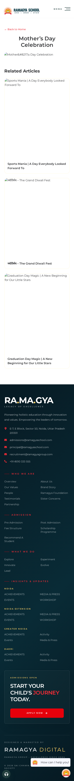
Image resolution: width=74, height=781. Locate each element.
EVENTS (9, 600)
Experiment (48, 559)
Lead (7, 570)
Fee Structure (13, 528)
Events (8, 640)
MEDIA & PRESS (50, 594)
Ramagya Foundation (54, 493)
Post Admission (50, 522)
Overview (10, 481)
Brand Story (48, 487)
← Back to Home (15, 29)
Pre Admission (13, 522)
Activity (44, 634)
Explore (9, 559)
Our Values (11, 487)
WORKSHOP (48, 600)
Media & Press (48, 640)
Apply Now (35, 713)
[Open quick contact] (6, 774)
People (8, 493)
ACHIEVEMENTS (14, 594)
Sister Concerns (50, 498)
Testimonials (12, 498)
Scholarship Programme (48, 530)
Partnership (11, 504)
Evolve (45, 565)
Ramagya (35, 750)
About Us (46, 481)
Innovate (9, 565)
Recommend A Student (13, 539)
